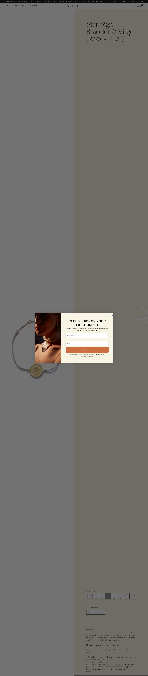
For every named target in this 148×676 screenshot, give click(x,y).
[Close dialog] (110, 315)
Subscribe (87, 350)
